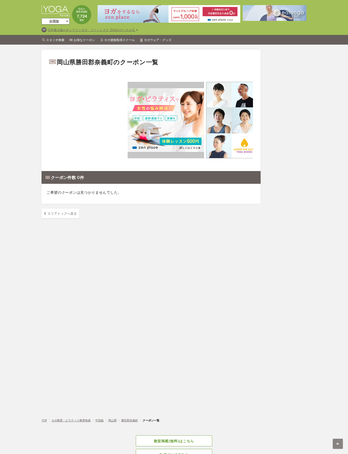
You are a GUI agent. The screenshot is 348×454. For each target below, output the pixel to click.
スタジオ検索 (55, 40)
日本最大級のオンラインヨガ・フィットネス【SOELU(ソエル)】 (92, 30)
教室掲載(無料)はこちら (174, 441)
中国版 (99, 420)
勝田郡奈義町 (129, 420)
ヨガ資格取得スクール (119, 40)
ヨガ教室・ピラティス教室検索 (71, 420)
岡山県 (112, 420)
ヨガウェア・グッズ (157, 40)
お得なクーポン (84, 40)
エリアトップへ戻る (62, 213)
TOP (44, 420)
